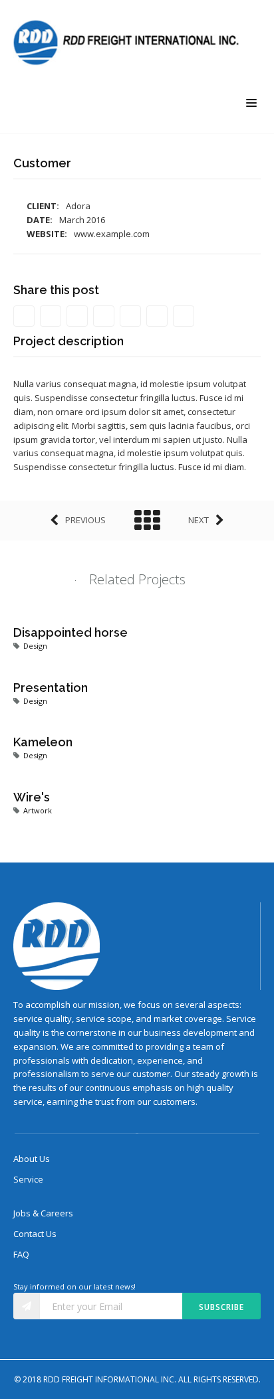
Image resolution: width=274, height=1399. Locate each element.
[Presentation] (119, 674)
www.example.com (112, 234)
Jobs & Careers (43, 1213)
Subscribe (221, 1307)
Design (35, 646)
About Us (31, 1159)
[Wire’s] (119, 783)
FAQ (21, 1254)
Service (28, 1179)
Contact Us (35, 1234)
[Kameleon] (119, 728)
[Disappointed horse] (119, 619)
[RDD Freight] (129, 43)
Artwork (37, 810)
